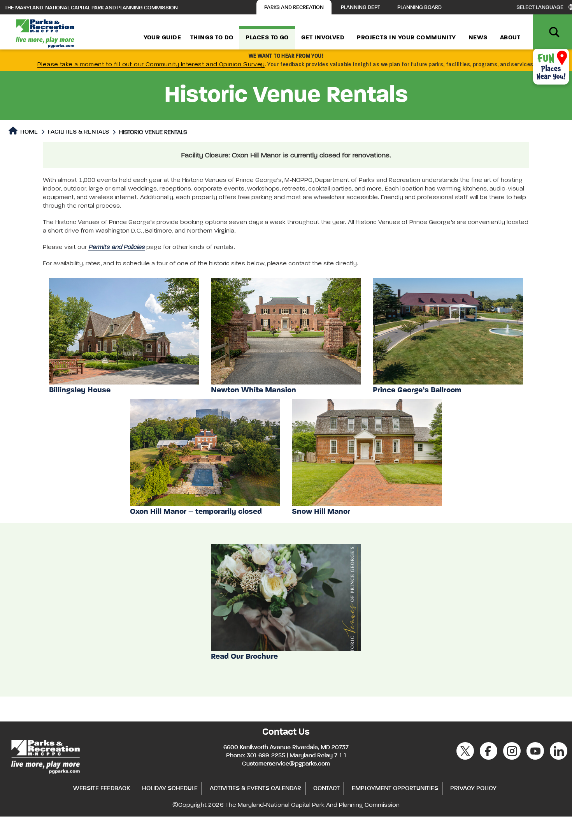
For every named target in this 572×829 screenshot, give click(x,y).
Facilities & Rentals (78, 132)
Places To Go (267, 38)
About (510, 38)
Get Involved (322, 38)
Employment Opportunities (395, 788)
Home (28, 132)
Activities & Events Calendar (255, 788)
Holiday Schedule (170, 788)
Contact (326, 788)
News (478, 38)
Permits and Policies (116, 247)
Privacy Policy (473, 788)
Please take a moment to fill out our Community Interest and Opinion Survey (151, 65)
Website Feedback (101, 788)
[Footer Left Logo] (45, 755)
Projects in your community (406, 38)
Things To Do (211, 38)
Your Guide (162, 38)
